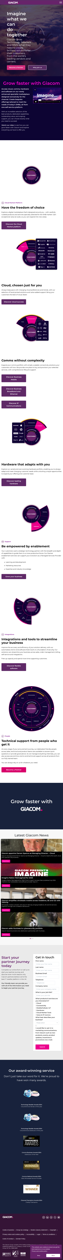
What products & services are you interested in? (47, 1000)
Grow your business (13, 577)
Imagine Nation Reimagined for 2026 (17, 878)
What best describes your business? (45, 1018)
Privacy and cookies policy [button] (39, 1251)
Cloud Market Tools (44, 1013)
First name (40, 961)
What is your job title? (44, 992)
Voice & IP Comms (43, 1015)
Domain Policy (20, 1239)
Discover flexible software (14, 667)
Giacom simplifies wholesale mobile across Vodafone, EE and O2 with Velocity (31, 901)
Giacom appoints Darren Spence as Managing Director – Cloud (28, 853)
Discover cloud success (14, 302)
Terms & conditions (48, 1234)
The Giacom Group (8, 1244)
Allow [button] (53, 1255)
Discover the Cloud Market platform (14, 225)
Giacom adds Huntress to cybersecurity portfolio (22, 928)
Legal (38, 1234)
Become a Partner (13, 770)
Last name (39, 967)
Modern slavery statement (39, 1230)
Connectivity (41, 1006)
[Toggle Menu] (60, 2)
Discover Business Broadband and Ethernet (13, 391)
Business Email (41, 973)
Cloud (39, 1003)
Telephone (39, 980)
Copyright (53, 1230)
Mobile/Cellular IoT (44, 1008)
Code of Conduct (8, 1239)
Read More (6, 861)
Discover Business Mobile (13, 378)
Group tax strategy (22, 1230)
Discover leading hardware (14, 482)
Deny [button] (38, 1255)
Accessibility (30, 1234)
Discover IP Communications (13, 404)
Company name (42, 986)
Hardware (40, 1010)
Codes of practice (8, 1230)
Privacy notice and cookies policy (13, 1234)
